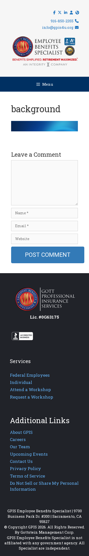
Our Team (20, 446)
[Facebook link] (54, 12)
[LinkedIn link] (65, 12)
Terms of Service (27, 476)
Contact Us (21, 461)
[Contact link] (77, 12)
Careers (18, 439)
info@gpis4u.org (58, 27)
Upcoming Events (29, 454)
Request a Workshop (31, 397)
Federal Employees (30, 375)
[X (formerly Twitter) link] (60, 12)
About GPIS (21, 432)
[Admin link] (71, 12)
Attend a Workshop (30, 389)
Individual (21, 382)
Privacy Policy (25, 468)
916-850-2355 (62, 20)
